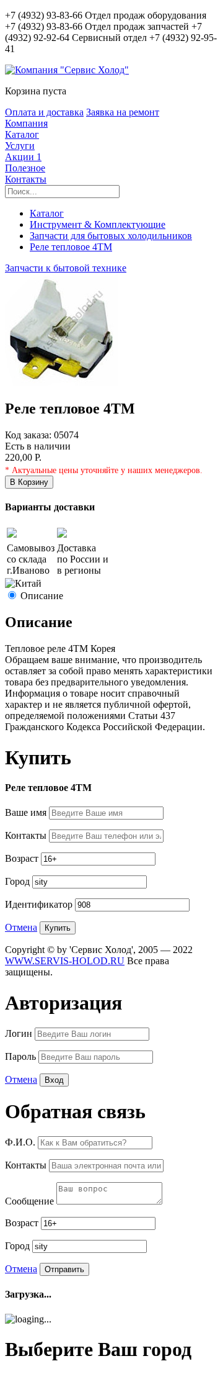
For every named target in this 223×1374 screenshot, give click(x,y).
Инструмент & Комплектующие (97, 224)
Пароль (21, 1056)
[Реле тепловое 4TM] (64, 382)
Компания (26, 123)
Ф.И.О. (21, 1142)
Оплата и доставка (44, 112)
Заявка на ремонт (122, 112)
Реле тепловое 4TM (71, 247)
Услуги (20, 145)
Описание (41, 595)
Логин (20, 1033)
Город (18, 881)
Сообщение (30, 1201)
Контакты (25, 179)
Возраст (23, 858)
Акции (23, 156)
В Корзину (29, 482)
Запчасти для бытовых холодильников (111, 235)
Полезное (25, 168)
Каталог (22, 134)
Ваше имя (27, 812)
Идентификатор (40, 904)
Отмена (21, 927)
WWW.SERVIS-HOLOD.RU (65, 961)
